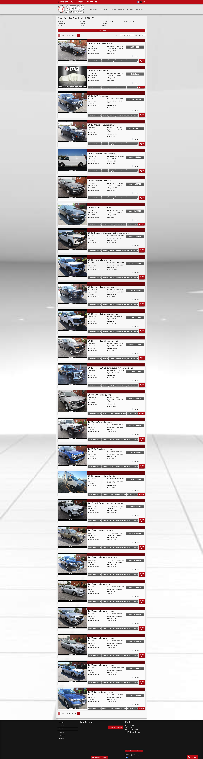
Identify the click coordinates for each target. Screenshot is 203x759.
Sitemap (133, 755)
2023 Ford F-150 (103, 287)
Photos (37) (105, 385)
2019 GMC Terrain (99, 395)
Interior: (90, 48)
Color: (90, 46)
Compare (136, 56)
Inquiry (112, 61)
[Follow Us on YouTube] (144, 2)
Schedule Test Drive (121, 61)
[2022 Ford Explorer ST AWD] (72, 266)
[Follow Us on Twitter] (141, 2)
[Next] (78, 35)
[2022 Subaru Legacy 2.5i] (72, 590)
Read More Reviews (116, 727)
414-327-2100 (92, 2)
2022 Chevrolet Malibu (99, 208)
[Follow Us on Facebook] (138, 2)
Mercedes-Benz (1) (107, 22)
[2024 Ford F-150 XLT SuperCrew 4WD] (72, 320)
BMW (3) (60, 22)
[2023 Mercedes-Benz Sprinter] (72, 482)
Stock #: (109, 53)
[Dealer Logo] (70, 9)
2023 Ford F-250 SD (110, 368)
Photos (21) (105, 171)
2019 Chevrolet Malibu (99, 181)
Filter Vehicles (102, 31)
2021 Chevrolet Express (103, 154)
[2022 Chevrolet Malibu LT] (72, 214)
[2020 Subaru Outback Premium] (72, 698)
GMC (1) (82, 22)
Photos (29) (105, 520)
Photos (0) (105, 87)
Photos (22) (105, 655)
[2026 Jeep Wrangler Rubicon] (72, 428)
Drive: (90, 51)
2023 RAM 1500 (105, 503)
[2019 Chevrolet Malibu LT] (72, 187)
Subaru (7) (105, 25)
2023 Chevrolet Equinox (102, 125)
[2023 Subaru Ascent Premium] (72, 536)
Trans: (90, 53)
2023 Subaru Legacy (101, 611)
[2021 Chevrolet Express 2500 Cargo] (72, 160)
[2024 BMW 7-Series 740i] (72, 77)
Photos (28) (105, 331)
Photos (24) (105, 61)
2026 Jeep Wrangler (100, 422)
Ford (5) (60, 25)
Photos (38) (105, 115)
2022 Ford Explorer (99, 260)
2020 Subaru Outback (101, 692)
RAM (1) (104, 23)
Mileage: (109, 51)
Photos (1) (105, 224)
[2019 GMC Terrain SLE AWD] (72, 401)
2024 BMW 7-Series (99, 70)
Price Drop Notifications (94, 61)
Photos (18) (105, 144)
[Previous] (59, 35)
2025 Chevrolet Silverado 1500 (108, 233)
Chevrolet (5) (62, 23)
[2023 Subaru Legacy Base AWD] (72, 617)
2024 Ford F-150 (103, 314)
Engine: (109, 48)
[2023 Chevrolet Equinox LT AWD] (72, 131)
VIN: (108, 46)
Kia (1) (82, 25)
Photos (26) (105, 439)
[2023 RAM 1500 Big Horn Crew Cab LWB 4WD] (72, 509)
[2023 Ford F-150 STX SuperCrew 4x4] (72, 293)
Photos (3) (105, 494)
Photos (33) (105, 277)
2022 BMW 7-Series (101, 44)
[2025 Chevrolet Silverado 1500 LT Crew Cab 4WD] (72, 239)
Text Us (142, 60)
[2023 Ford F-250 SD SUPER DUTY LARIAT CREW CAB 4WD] (72, 374)
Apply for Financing (132, 61)
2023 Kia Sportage (100, 449)
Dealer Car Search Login (130, 754)
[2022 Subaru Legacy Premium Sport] (72, 563)
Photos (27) (105, 250)
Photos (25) (105, 198)
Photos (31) (105, 358)
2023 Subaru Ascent (100, 530)
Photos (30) (105, 466)
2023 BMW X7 (98, 96)
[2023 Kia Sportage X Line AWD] (72, 455)
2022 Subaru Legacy (103, 557)
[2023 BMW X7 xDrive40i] (72, 102)
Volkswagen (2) (129, 22)
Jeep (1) (82, 23)
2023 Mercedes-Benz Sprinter (102, 476)
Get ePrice (135, 74)
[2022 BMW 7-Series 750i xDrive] (72, 50)
